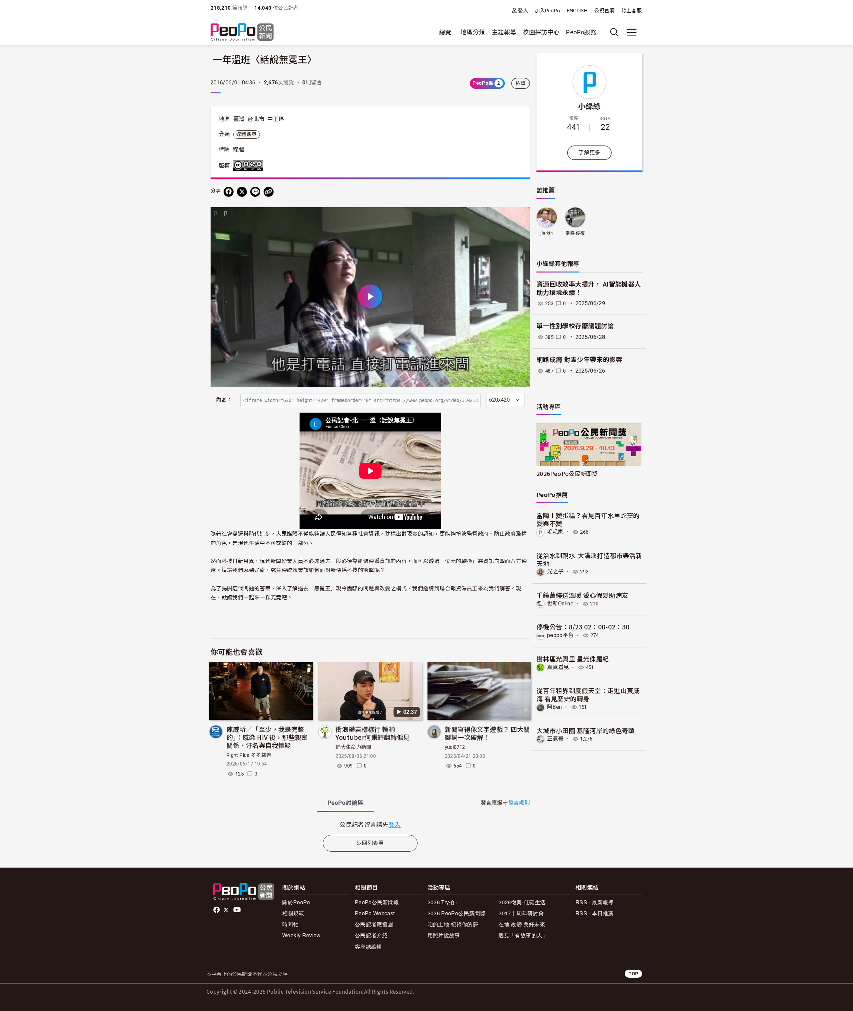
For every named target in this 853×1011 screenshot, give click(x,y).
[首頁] (242, 32)
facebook (217, 910)
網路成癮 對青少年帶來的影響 (579, 360)
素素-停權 (575, 232)
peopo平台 (560, 635)
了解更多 (589, 152)
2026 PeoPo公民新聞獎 (456, 913)
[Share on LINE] (255, 192)
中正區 (276, 119)
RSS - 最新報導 (594, 902)
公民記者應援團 (374, 924)
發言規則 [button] (519, 803)
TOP (633, 973)
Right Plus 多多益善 (249, 755)
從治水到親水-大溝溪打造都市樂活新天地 (589, 559)
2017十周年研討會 (521, 913)
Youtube (237, 910)
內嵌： (224, 400)
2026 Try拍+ (442, 902)
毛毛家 (555, 532)
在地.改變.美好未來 (521, 924)
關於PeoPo (296, 902)
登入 (523, 10)
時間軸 (290, 924)
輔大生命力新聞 (354, 747)
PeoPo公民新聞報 (377, 902)
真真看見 (558, 667)
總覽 (445, 32)
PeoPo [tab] (346, 802)
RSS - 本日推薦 (594, 913)
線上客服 (631, 11)
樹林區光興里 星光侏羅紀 (572, 658)
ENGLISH (577, 11)
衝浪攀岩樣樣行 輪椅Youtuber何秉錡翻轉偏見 (373, 732)
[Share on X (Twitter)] (242, 192)
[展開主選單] (631, 32)
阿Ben (554, 707)
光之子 (555, 571)
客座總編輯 (368, 946)
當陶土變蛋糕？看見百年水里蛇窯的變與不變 (588, 519)
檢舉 (520, 83)
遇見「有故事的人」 (522, 935)
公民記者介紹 (371, 935)
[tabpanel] (370, 824)
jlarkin (546, 232)
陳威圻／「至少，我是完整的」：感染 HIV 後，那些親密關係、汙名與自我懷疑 (267, 736)
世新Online (560, 603)
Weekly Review (301, 935)
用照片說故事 (443, 935)
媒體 (238, 149)
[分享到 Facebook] (229, 192)
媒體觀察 (246, 134)
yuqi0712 (455, 747)
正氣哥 (555, 738)
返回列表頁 (370, 843)
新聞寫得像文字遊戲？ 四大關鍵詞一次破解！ (487, 732)
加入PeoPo (547, 11)
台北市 (256, 119)
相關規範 (293, 913)
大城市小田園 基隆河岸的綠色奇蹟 (585, 730)
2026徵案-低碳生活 (521, 902)
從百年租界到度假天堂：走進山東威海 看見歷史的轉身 (588, 694)
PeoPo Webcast (375, 913)
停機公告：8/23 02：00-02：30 (583, 626)
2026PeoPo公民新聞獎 (567, 473)
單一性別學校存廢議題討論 (575, 326)
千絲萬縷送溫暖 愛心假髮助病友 (582, 594)
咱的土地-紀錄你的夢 (452, 924)
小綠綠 (589, 105)
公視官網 (604, 11)
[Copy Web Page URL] (269, 192)
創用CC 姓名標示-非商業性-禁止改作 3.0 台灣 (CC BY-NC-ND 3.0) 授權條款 (249, 165)
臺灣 (239, 119)
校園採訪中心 (541, 32)
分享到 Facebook (520, 216)
